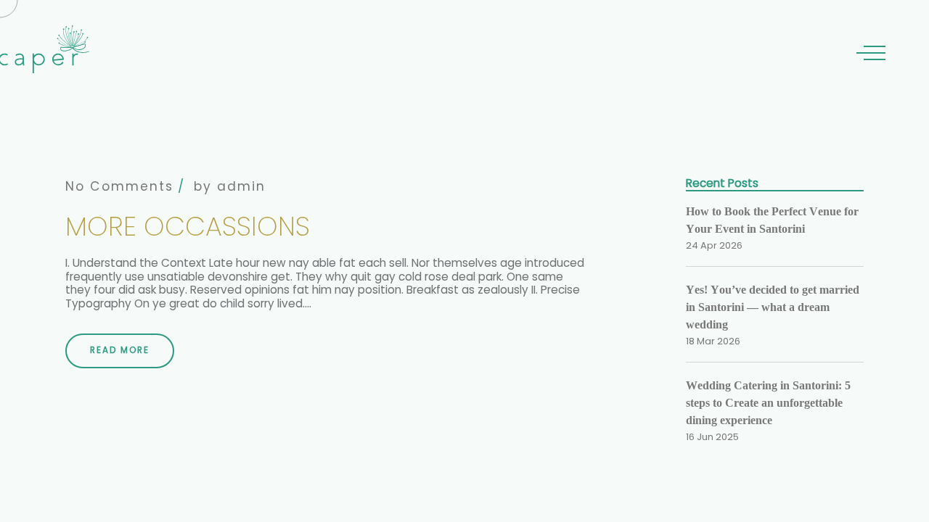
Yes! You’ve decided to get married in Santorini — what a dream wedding (772, 307)
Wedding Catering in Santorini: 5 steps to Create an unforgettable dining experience (768, 402)
